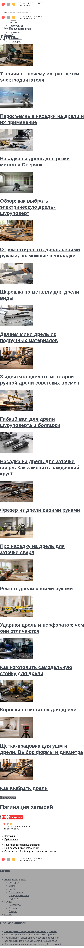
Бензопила (15, 904)
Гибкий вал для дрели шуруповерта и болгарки (30, 422)
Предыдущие (8, 797)
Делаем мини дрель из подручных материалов (29, 337)
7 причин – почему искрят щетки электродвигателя (39, 76)
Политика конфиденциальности (22, 844)
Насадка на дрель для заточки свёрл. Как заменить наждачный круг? (39, 467)
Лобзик (13, 22)
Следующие (16, 817)
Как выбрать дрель (24, 788)
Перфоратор (16, 25)
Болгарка (14, 882)
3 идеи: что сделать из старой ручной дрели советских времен (39, 379)
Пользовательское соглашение (21, 847)
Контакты (9, 835)
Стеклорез (15, 41)
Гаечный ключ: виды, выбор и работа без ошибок (31, 937)
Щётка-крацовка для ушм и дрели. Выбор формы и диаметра (41, 749)
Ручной (8, 901)
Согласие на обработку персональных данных (30, 851)
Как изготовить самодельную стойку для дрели (36, 670)
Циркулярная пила (20, 28)
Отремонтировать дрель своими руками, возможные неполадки (40, 252)
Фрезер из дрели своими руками (40, 510)
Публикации (11, 839)
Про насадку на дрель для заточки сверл (32, 549)
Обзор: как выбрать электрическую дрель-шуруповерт (28, 207)
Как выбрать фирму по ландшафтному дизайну (30, 931)
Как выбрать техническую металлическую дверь (31, 940)
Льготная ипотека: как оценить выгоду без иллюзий (32, 944)
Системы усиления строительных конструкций (30, 934)
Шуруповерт (16, 32)
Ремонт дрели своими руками (36, 588)
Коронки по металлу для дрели (38, 709)
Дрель (12, 885)
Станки (8, 914)
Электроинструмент (16, 12)
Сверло (13, 911)
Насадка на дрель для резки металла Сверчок (35, 161)
